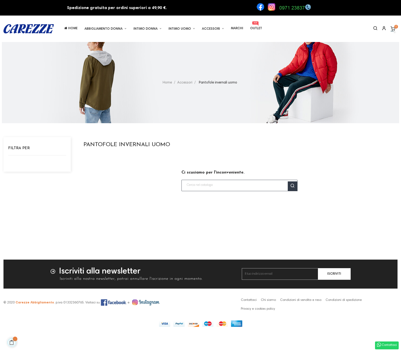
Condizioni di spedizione (344, 300)
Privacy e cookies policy (258, 309)
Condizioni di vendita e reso (300, 300)
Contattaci (249, 300)
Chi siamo (268, 300)
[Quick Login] (382, 28)
